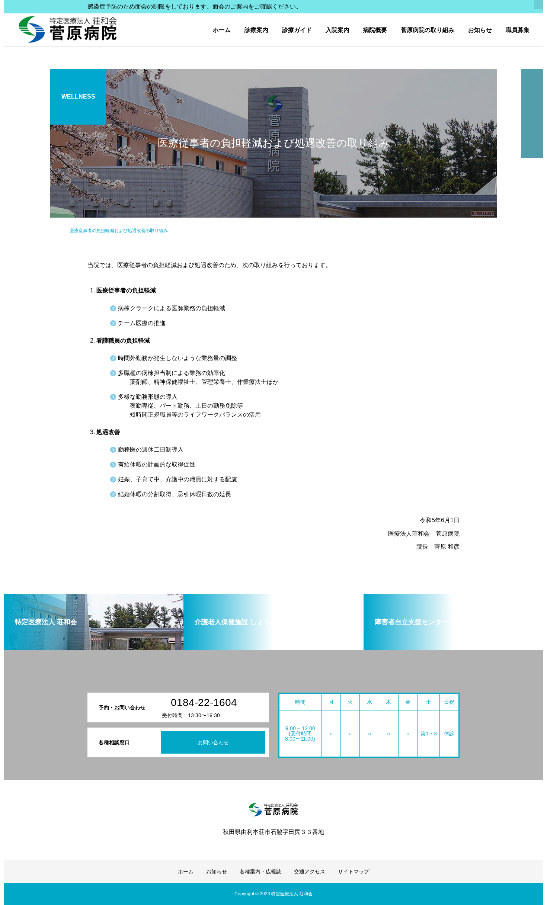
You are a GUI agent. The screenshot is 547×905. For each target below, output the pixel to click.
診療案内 (256, 30)
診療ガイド (297, 30)
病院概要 (375, 30)
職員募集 (518, 30)
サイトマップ (353, 871)
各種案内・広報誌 (260, 871)
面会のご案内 (230, 6)
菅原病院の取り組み (427, 30)
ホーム (222, 30)
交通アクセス (309, 871)
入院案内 (337, 30)
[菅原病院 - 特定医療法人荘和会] (68, 30)
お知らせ (480, 30)
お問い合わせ (213, 742)
